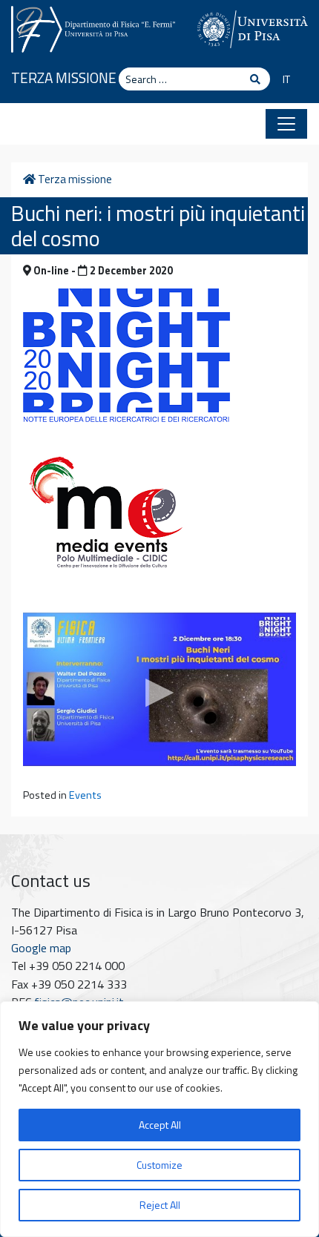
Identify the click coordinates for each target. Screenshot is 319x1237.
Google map (41, 948)
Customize (159, 1164)
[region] (159, 1119)
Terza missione (63, 77)
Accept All (160, 1124)
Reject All (159, 1205)
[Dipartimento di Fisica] (93, 27)
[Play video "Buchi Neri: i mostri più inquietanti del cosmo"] (159, 689)
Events (85, 795)
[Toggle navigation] (286, 124)
